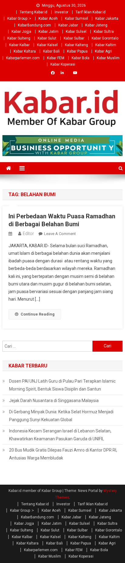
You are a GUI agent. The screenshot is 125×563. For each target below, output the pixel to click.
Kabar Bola (81, 58)
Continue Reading (38, 314)
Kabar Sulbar (74, 38)
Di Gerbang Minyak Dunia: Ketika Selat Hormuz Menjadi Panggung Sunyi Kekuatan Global (61, 415)
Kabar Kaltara (25, 51)
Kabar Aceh (48, 18)
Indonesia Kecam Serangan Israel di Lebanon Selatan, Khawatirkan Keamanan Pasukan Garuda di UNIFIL (60, 434)
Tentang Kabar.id (33, 12)
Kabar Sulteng (18, 38)
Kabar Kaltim (105, 45)
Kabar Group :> (19, 18)
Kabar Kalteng (76, 45)
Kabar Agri (103, 51)
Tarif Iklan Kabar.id (91, 12)
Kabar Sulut (47, 38)
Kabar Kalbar (19, 45)
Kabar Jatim (49, 31)
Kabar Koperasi (62, 64)
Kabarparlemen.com (23, 58)
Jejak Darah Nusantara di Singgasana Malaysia (54, 400)
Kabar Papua (77, 51)
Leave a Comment (60, 233)
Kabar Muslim (108, 58)
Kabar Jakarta (106, 18)
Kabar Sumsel (76, 18)
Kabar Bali (51, 51)
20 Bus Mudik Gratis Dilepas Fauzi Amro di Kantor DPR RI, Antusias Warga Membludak (63, 454)
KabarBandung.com (34, 25)
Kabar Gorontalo (105, 38)
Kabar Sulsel (76, 31)
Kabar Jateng (96, 25)
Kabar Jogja (21, 31)
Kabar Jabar (68, 25)
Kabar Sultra (104, 31)
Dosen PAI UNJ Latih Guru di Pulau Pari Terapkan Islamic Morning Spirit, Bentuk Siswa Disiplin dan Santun (62, 385)
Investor (61, 12)
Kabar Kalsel (47, 45)
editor (28, 233)
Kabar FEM (55, 58)
